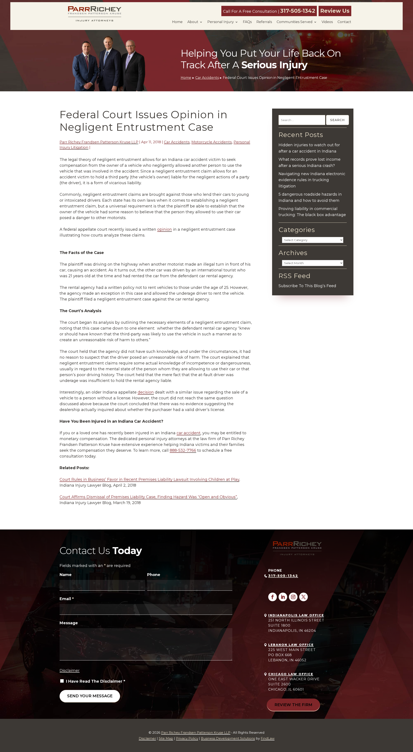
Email (67, 598)
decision (146, 392)
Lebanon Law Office (291, 645)
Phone (153, 574)
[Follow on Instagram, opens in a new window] (293, 597)
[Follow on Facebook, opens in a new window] (272, 597)
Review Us (335, 11)
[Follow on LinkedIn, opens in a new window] (283, 597)
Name (66, 574)
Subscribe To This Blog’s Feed (307, 285)
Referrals (264, 21)
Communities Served (295, 21)
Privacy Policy (187, 738)
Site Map (166, 738)
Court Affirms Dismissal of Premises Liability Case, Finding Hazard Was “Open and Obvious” (148, 497)
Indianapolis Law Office (296, 615)
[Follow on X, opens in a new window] (303, 597)
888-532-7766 (183, 450)
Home (177, 21)
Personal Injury (220, 21)
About (192, 21)
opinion (164, 229)
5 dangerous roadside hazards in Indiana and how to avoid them (310, 197)
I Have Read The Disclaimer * (95, 681)
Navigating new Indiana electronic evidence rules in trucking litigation (312, 180)
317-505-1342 (297, 11)
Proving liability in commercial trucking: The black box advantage (312, 211)
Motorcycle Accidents (211, 142)
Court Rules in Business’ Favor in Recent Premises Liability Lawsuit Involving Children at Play (149, 479)
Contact (344, 21)
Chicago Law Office (290, 674)
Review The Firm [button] (293, 704)
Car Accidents (177, 142)
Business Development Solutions (228, 738)
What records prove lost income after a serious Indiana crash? (310, 162)
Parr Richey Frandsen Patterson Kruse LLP (99, 142)
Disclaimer (70, 670)
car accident (188, 433)
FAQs (247, 21)
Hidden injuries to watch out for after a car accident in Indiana (309, 148)
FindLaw (267, 738)
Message (69, 623)
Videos (327, 21)
